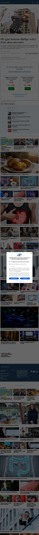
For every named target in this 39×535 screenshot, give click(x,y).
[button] (19, 266)
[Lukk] (31, 253)
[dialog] (19, 267)
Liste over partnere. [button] (18, 271)
